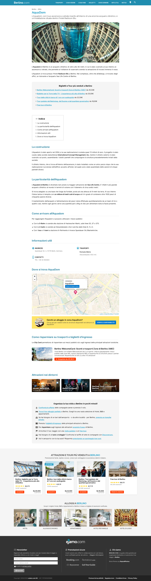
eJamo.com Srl (33, 578)
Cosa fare (82, 2)
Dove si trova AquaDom (46, 136)
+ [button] (34, 276)
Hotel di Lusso (126, 528)
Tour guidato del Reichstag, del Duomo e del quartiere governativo (63, 101)
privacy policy (27, 566)
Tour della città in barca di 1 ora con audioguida (55, 97)
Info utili (115, 2)
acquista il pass (79, 427)
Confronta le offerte (46, 408)
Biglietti (92, 2)
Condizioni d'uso (121, 578)
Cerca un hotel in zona (72, 286)
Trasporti (59, 2)
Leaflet (101, 314)
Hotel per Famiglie (100, 528)
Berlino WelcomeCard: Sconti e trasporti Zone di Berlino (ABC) (61, 90)
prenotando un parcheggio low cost (87, 439)
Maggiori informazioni (96, 555)
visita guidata (70, 431)
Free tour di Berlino (44, 105)
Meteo (124, 2)
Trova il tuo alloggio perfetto (50, 411)
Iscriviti (20, 571)
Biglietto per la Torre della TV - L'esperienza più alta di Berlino (61, 94)
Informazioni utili (43, 133)
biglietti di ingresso (53, 423)
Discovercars (107, 435)
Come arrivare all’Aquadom (47, 130)
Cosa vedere (70, 2)
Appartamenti (75, 528)
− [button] (34, 279)
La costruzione (43, 123)
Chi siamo (116, 550)
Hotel (25, 528)
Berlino (21, 2)
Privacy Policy (132, 578)
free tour (83, 431)
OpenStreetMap (109, 314)
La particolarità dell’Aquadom (48, 126)
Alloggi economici (50, 528)
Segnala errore (109, 578)
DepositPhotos (124, 561)
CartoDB (116, 314)
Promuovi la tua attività (96, 578)
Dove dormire (103, 2)
